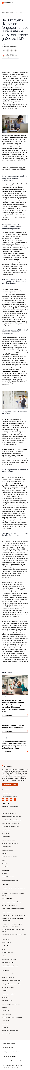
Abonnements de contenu (9, 857)
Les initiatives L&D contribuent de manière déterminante (14, 550)
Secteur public (6, 943)
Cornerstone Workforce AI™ (10, 807)
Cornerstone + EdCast (8, 994)
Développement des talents (10, 823)
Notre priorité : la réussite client (11, 984)
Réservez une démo (10, 785)
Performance (6, 837)
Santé (3, 949)
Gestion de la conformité (9, 905)
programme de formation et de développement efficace (12, 485)
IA (2, 810)
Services (4, 873)
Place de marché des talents (10, 827)
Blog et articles (6, 1034)
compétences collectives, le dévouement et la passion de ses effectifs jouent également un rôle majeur (13, 89)
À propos (4, 991)
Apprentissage (6, 847)
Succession (5, 833)
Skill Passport (6, 870)
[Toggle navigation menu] (25, 3)
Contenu (4, 853)
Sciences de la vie (7, 953)
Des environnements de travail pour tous (14, 935)
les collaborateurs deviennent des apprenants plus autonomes (15, 250)
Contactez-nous (6, 793)
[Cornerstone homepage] (15, 766)
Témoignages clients (8, 987)
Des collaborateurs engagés (14, 153)
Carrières (4, 1007)
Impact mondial (6, 1014)
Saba (3, 860)
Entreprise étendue (7, 850)
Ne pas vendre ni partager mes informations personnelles (12, 1066)
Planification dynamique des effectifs (13, 915)
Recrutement (6, 830)
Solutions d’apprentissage (10, 843)
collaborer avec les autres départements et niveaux (10, 371)
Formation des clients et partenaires (13, 909)
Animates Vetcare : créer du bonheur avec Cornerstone (14, 722)
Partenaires (5, 1011)
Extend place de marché (9, 880)
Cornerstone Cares (7, 1001)
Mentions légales (8, 1048)
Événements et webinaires (10, 1031)
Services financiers (7, 946)
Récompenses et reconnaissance (12, 1017)
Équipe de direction (8, 977)
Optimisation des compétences (11, 820)
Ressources (5, 12)
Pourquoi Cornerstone (8, 974)
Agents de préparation (9, 813)
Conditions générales (9, 1056)
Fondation (5, 997)
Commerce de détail (8, 963)
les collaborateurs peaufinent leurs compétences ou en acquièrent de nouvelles (13, 189)
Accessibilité (6, 1021)
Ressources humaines (8, 840)
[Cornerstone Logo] (8, 3)
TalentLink (5, 867)
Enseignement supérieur (9, 959)
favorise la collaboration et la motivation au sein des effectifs (14, 303)
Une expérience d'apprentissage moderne (14, 902)
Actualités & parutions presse (11, 1004)
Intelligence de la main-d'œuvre (11, 817)
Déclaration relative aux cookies (12, 1061)
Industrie (4, 956)
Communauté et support (9, 796)
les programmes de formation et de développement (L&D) (14, 137)
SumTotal (4, 863)
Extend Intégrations (8, 877)
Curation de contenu (8, 912)
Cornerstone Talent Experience (11, 981)
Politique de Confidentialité (11, 1052)
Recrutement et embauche (17, 12)
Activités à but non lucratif (10, 966)
